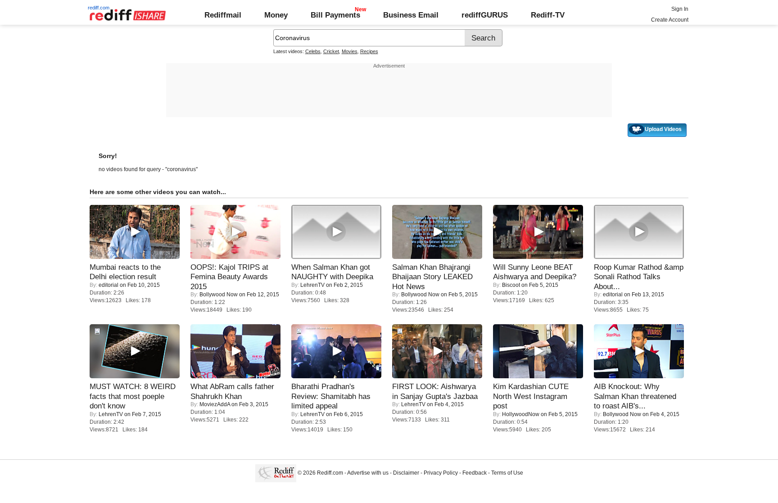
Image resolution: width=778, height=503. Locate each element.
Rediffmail (222, 15)
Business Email (411, 15)
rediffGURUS (484, 15)
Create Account (669, 20)
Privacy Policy (441, 473)
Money (276, 15)
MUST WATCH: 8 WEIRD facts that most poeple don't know (133, 396)
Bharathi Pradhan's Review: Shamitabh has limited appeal (331, 396)
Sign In (679, 9)
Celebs (313, 51)
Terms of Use (507, 473)
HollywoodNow (520, 414)
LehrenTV (312, 285)
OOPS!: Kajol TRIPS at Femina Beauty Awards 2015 (229, 276)
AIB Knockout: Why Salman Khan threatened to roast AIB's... (635, 396)
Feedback (474, 473)
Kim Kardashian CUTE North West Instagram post (531, 396)
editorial (108, 285)
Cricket (331, 51)
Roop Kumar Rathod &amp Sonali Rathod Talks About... (638, 276)
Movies (349, 51)
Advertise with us (368, 473)
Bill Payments (335, 15)
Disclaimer (406, 473)
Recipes (369, 51)
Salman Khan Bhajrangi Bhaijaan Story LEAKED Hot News (432, 276)
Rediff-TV (548, 15)
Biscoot (511, 285)
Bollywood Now (218, 294)
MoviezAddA (214, 404)
